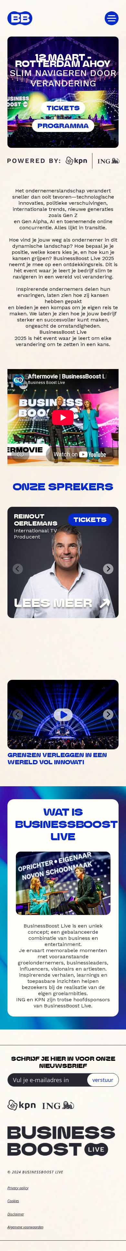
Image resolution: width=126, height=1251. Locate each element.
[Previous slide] (18, 569)
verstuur (102, 1079)
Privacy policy (17, 1187)
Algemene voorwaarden (25, 1226)
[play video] (63, 714)
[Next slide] (108, 569)
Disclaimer (15, 1214)
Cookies (13, 1200)
